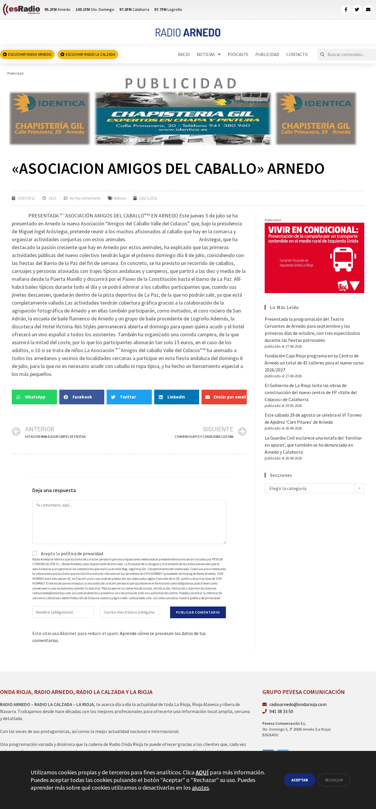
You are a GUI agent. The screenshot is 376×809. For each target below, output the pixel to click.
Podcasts (238, 54)
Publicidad (267, 54)
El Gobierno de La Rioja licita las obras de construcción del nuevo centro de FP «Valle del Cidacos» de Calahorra (311, 392)
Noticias (206, 54)
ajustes (200, 787)
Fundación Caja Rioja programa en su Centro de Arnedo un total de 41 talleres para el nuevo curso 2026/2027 (314, 363)
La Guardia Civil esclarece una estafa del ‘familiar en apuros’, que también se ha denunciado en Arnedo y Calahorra (313, 445)
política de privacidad (82, 553)
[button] (34, 397)
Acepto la (71, 553)
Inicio (184, 54)
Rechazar (334, 780)
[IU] (314, 257)
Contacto (297, 54)
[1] (182, 111)
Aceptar (299, 780)
